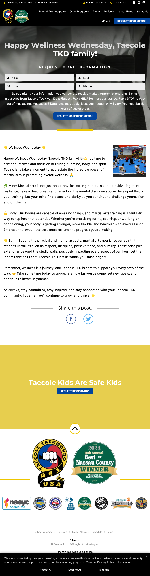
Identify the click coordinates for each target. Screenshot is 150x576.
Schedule (142, 11)
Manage (104, 569)
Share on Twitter (88, 319)
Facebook (59, 544)
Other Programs (79, 11)
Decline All (75, 569)
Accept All (46, 569)
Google (76, 544)
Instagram (93, 544)
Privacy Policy (105, 562)
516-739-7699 (120, 2)
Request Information (131, 21)
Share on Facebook (71, 319)
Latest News (125, 11)
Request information (75, 390)
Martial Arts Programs (52, 11)
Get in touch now (96, 2)
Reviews (109, 11)
